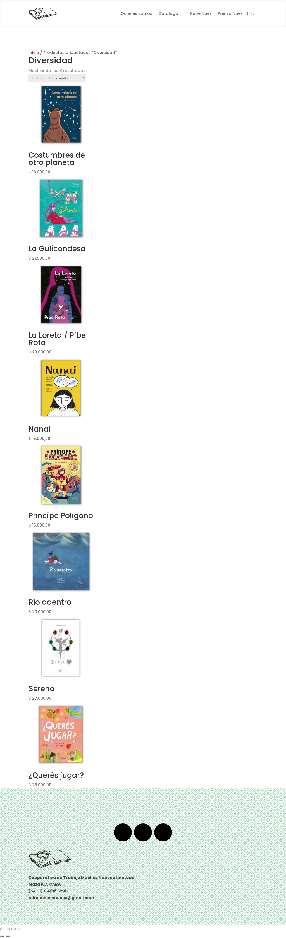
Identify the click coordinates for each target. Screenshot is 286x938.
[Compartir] (13, 929)
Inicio (33, 52)
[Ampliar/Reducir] (2, 929)
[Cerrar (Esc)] (19, 929)
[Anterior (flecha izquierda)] (2, 936)
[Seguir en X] (143, 832)
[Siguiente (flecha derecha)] (8, 936)
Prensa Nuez (230, 13)
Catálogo (168, 13)
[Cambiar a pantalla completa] (8, 929)
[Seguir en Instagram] (163, 832)
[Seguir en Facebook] (123, 832)
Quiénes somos (136, 13)
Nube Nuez (200, 13)
